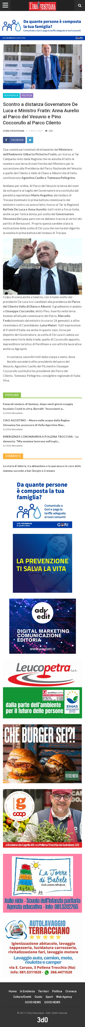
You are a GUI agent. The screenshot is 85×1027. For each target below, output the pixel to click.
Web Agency (64, 996)
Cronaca (70, 991)
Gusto (38, 996)
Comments (13, 456)
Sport (49, 996)
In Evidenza (11, 95)
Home (13, 991)
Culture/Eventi (22, 996)
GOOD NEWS (33, 1002)
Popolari (12, 395)
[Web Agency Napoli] (42, 1019)
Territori (43, 991)
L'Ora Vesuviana (14, 413)
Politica (27, 95)
